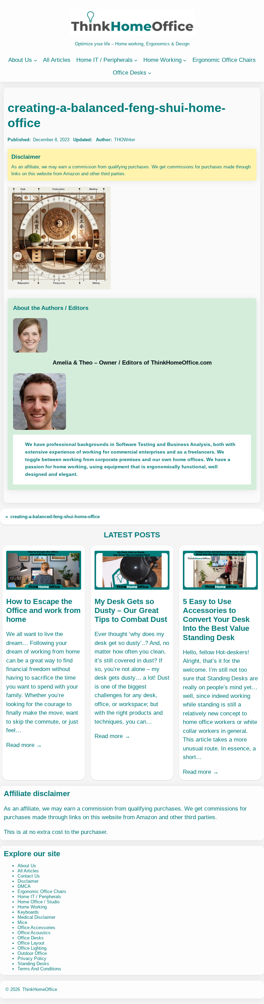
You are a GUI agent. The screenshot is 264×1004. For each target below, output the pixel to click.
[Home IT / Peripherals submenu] (136, 60)
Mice (22, 922)
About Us (27, 865)
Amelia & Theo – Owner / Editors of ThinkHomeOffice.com (132, 362)
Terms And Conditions (39, 968)
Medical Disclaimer (36, 917)
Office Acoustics (34, 932)
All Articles (28, 870)
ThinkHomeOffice (39, 989)
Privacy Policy (32, 958)
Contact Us (29, 876)
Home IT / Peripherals (39, 896)
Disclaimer (28, 881)
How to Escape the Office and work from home (43, 610)
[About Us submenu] (35, 60)
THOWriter (124, 139)
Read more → (24, 745)
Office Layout (31, 943)
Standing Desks (33, 963)
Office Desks (31, 937)
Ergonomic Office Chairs (42, 891)
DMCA (24, 886)
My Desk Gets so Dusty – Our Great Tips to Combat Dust (131, 610)
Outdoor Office (32, 953)
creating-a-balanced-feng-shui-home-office (55, 516)
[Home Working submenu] (184, 60)
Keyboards (28, 912)
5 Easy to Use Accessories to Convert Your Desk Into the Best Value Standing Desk (216, 619)
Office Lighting (32, 948)
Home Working (32, 907)
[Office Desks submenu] (149, 73)
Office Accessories (36, 927)
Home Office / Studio (38, 901)
